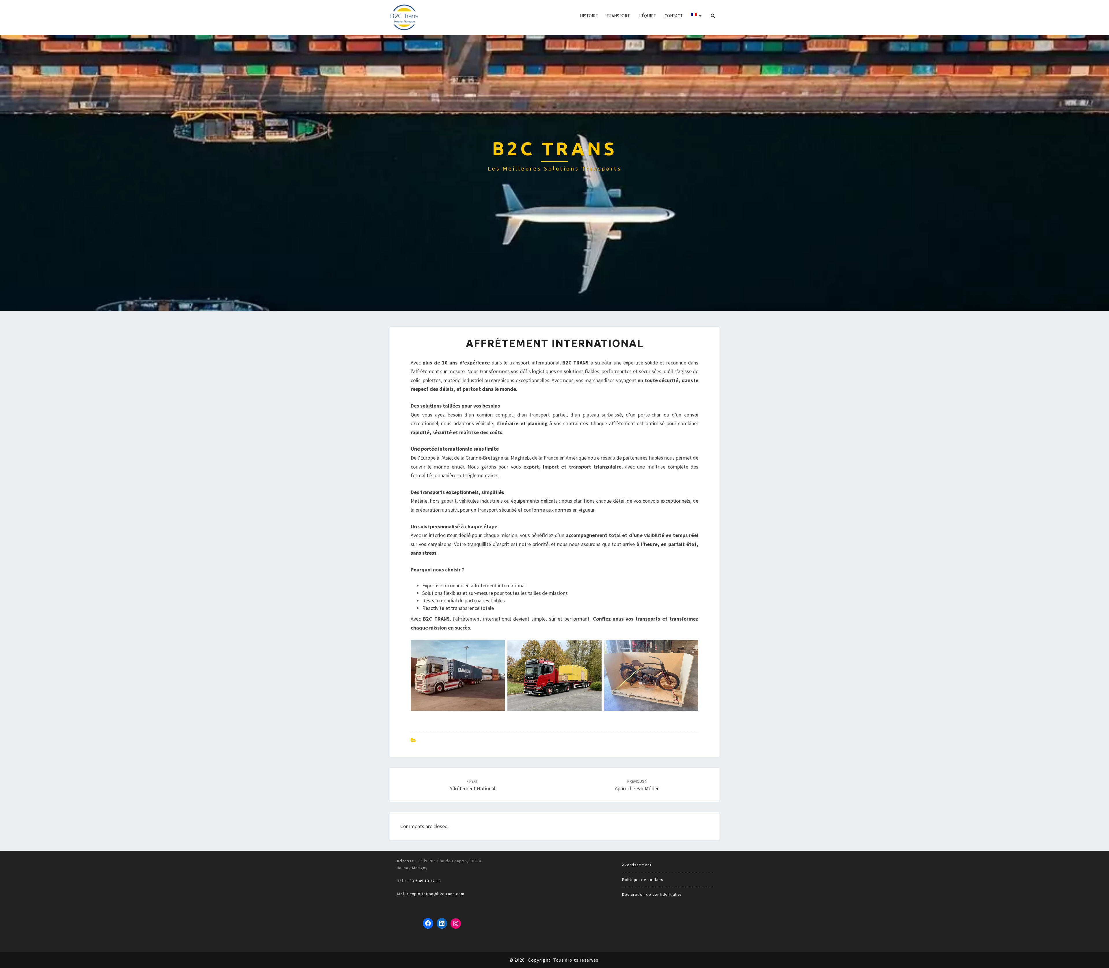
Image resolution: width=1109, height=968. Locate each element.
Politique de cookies (642, 879)
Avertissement (637, 864)
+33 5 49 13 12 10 (424, 880)
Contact (674, 15)
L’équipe (647, 15)
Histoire (589, 15)
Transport (618, 15)
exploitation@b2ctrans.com (437, 893)
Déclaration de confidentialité (652, 894)
